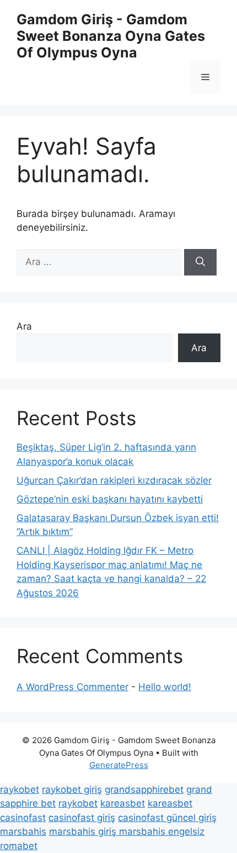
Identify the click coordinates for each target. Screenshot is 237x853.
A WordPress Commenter (72, 686)
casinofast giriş (82, 817)
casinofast (23, 817)
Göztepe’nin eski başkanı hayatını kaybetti (110, 499)
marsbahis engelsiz (161, 831)
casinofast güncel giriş (167, 817)
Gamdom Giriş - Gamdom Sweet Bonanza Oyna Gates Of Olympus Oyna (111, 36)
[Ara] (200, 262)
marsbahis (23, 831)
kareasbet (122, 803)
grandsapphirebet (144, 789)
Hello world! (164, 686)
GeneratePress (118, 765)
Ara (24, 326)
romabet (18, 845)
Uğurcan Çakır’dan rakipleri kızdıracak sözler (114, 480)
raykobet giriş (72, 789)
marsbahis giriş (84, 831)
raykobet (19, 789)
